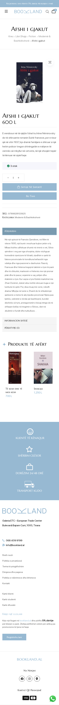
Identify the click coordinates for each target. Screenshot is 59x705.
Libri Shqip (21, 36)
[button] (49, 62)
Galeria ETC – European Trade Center (22, 520)
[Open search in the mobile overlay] (47, 11)
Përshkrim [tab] (10, 231)
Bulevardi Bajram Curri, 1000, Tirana (21, 525)
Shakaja (38, 388)
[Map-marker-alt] (37, 679)
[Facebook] (22, 679)
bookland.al (25, 620)
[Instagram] (29, 679)
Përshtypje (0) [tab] (12, 327)
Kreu (10, 36)
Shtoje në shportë (31, 186)
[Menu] (6, 11)
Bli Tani (30, 196)
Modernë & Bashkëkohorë (27, 217)
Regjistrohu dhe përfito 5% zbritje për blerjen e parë (29, 3)
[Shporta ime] (53, 11)
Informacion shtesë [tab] (16, 320)
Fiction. (32, 36)
